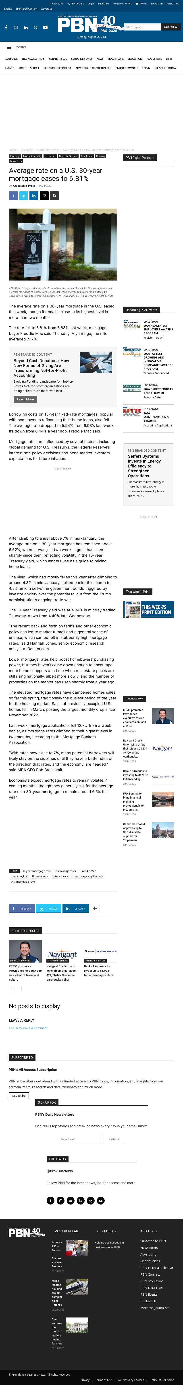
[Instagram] (16, 28)
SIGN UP (114, 1139)
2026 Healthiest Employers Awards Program (158, 329)
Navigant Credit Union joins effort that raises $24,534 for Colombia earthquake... (135, 748)
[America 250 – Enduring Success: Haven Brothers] (77, 1248)
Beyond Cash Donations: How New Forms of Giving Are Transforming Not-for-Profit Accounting (41, 368)
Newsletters (149, 1248)
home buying (19, 876)
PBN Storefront (151, 1281)
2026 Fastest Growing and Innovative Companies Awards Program (158, 361)
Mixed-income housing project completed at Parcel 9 (57, 1293)
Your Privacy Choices (131, 1380)
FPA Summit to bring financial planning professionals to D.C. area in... (133, 801)
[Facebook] (6, 28)
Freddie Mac (88, 871)
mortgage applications (89, 876)
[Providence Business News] (91, 24)
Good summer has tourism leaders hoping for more (57, 1331)
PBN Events (149, 1294)
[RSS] (81, 1201)
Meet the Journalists (154, 1308)
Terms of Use (103, 1380)
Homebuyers (40, 876)
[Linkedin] (25, 28)
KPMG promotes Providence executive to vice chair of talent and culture (134, 718)
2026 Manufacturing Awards (156, 417)
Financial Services (68, 156)
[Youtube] (45, 28)
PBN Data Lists (151, 1288)
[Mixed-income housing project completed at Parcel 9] (77, 1287)
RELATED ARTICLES (26, 931)
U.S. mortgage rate (23, 881)
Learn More (25, 399)
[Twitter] (35, 28)
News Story (16, 161)
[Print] (54, 195)
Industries (50, 156)
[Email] (44, 195)
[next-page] (19, 988)
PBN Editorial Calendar (156, 1268)
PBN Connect (150, 1274)
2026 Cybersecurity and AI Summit (158, 391)
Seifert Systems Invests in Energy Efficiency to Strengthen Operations (144, 466)
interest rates (61, 876)
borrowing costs (66, 871)
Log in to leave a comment (28, 1028)
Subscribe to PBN (153, 1241)
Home (13, 150)
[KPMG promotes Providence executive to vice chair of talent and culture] (25, 951)
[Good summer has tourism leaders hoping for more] (77, 1325)
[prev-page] (12, 988)
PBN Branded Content (33, 354)
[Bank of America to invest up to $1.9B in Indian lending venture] (100, 951)
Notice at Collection (162, 1380)
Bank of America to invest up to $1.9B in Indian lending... (135, 775)
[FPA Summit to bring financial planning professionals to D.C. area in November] (163, 799)
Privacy (85, 1380)
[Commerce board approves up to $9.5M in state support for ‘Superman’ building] (163, 830)
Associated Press (24, 185)
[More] (95, 908)
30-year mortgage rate (37, 871)
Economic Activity (48, 150)
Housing (100, 156)
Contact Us (148, 1301)
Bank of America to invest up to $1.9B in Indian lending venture (98, 971)
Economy (27, 150)
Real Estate (86, 156)
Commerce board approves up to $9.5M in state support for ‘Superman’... (134, 832)
